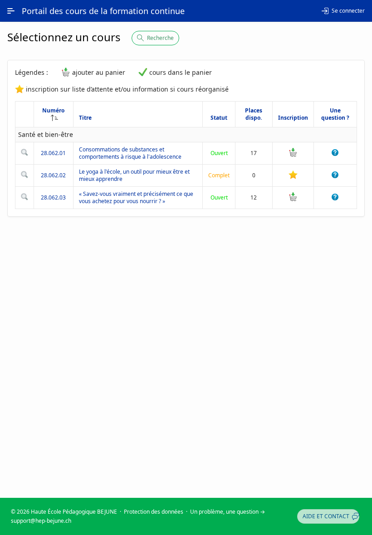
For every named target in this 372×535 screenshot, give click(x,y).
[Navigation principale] (11, 11)
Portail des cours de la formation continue (103, 10)
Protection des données (153, 512)
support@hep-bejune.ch (41, 521)
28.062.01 (53, 153)
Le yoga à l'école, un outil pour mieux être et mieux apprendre (134, 175)
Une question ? (335, 114)
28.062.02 (53, 175)
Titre (85, 118)
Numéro (53, 110)
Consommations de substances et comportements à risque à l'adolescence (130, 153)
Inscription (293, 118)
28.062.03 (53, 197)
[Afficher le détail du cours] (24, 154)
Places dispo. (253, 114)
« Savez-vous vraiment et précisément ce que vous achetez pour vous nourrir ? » (136, 197)
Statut (218, 118)
